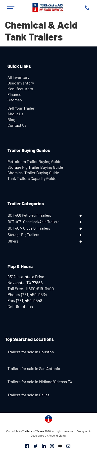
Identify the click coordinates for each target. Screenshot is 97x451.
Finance (14, 94)
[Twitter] (35, 446)
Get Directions (20, 306)
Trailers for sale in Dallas (28, 394)
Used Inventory (20, 83)
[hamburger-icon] (10, 8)
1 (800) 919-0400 (39, 288)
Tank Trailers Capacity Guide (31, 178)
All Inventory (18, 77)
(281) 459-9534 (34, 294)
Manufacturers (20, 88)
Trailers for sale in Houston (30, 351)
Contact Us (17, 125)
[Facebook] (27, 446)
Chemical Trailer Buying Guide (33, 172)
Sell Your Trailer (21, 108)
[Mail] (68, 446)
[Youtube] (60, 446)
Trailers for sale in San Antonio (33, 368)
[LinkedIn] (44, 446)
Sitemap (14, 99)
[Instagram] (52, 446)
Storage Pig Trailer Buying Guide (35, 167)
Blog (11, 119)
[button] (48, 215)
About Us (15, 113)
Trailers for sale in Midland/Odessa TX (39, 381)
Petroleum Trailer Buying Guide (34, 161)
